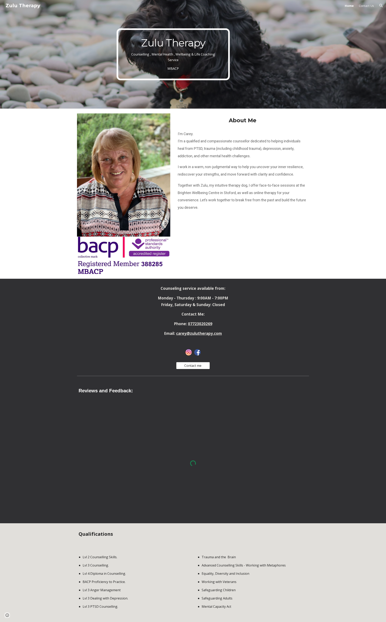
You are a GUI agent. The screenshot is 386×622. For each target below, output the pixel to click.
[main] (173, 54)
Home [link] (349, 6)
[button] (381, 5)
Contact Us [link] (366, 6)
